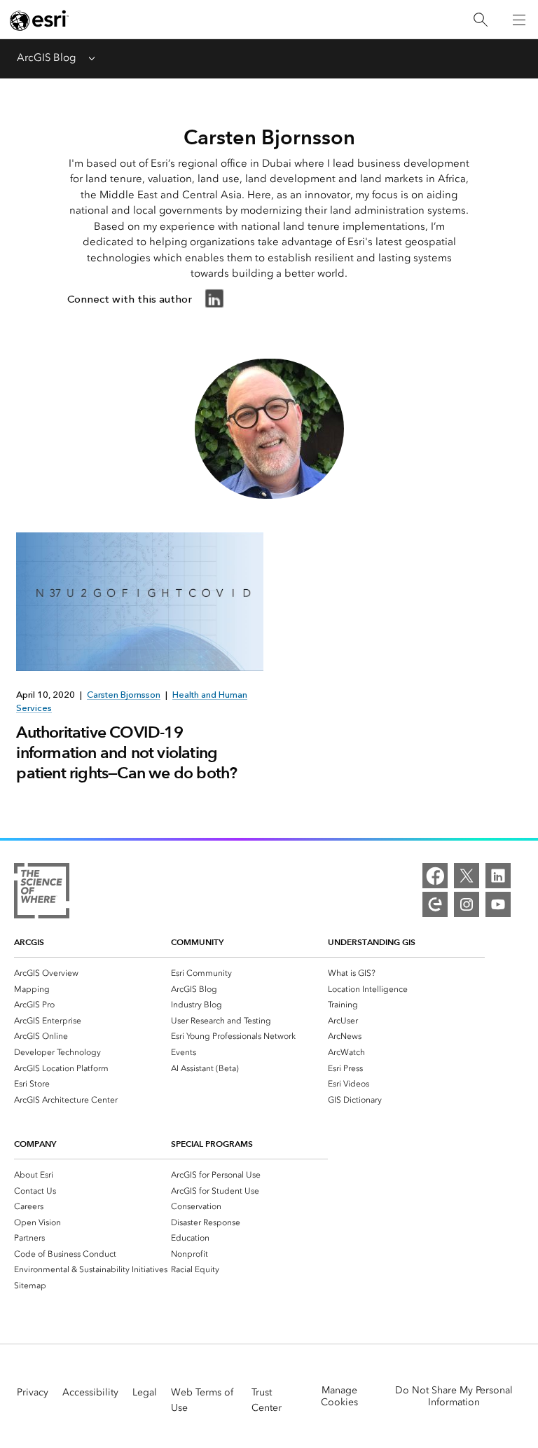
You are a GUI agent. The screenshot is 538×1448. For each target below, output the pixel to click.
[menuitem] (92, 973)
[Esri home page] (39, 20)
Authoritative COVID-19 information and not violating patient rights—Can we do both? (126, 752)
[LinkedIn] (498, 875)
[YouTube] (498, 904)
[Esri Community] (435, 904)
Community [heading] (197, 942)
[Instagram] (466, 904)
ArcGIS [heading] (29, 942)
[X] (466, 875)
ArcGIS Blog (46, 57)
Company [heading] (35, 1143)
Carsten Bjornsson (123, 694)
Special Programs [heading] (212, 1143)
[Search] (481, 20)
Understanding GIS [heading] (371, 942)
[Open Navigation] (519, 19)
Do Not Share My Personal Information (454, 1396)
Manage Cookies (339, 1396)
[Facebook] (435, 875)
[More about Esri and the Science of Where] (41, 893)
